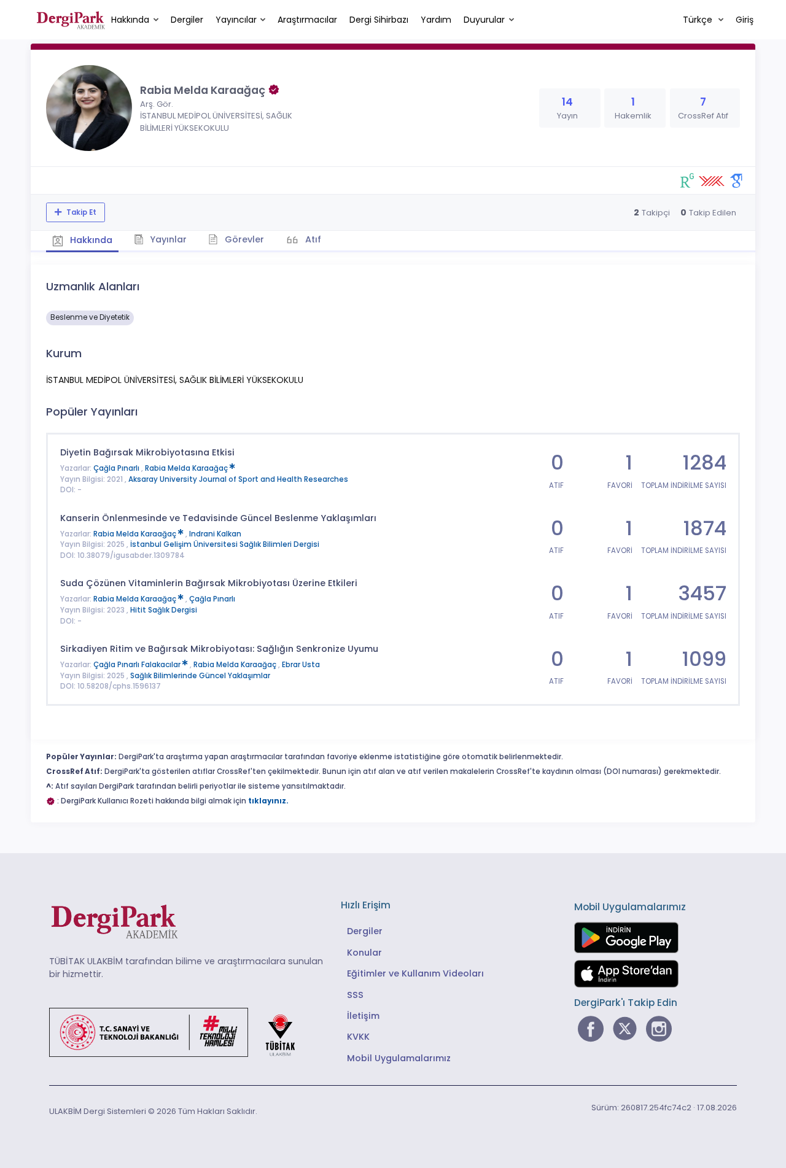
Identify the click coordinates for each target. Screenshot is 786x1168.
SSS (355, 995)
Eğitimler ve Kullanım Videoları (415, 973)
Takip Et (80, 212)
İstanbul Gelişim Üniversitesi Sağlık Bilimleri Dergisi (224, 544)
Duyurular (484, 20)
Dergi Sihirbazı (378, 20)
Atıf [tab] (312, 239)
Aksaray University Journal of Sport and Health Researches (238, 479)
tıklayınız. (268, 801)
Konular (364, 952)
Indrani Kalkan (215, 534)
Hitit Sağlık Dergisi (163, 610)
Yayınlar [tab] (167, 239)
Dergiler (187, 20)
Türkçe (699, 20)
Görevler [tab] (243, 239)
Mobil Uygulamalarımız (399, 1058)
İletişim (363, 1016)
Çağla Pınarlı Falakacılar (137, 665)
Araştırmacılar (307, 20)
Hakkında (130, 20)
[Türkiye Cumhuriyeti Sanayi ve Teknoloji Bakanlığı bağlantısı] (180, 1031)
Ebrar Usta (301, 665)
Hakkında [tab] (90, 240)
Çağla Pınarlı (117, 468)
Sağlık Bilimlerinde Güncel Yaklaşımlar (200, 676)
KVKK (358, 1037)
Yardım (436, 20)
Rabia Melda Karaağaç (187, 468)
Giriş (744, 20)
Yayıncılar (236, 20)
